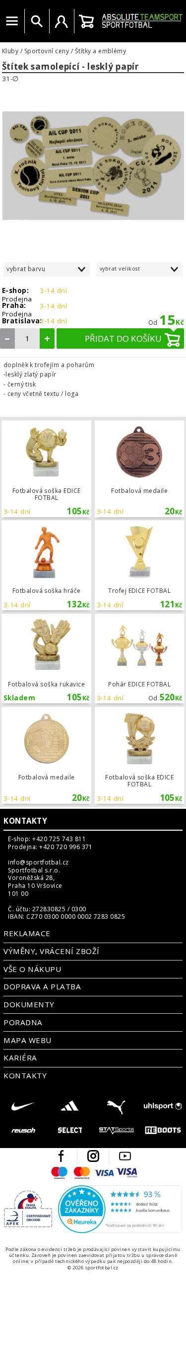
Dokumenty (28, 1004)
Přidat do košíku (123, 338)
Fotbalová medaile (140, 468)
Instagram (93, 1156)
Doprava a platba (42, 986)
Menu (11, 21)
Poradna (22, 1022)
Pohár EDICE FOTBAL (140, 659)
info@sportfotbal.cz (38, 862)
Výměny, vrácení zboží (51, 951)
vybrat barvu (25, 269)
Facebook (61, 1156)
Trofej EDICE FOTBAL (140, 565)
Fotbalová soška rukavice (46, 659)
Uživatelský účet (61, 21)
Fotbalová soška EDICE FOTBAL (46, 468)
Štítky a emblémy (100, 51)
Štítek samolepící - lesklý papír (70, 67)
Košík (86, 21)
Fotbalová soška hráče (46, 565)
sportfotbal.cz (142, 20)
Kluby (10, 51)
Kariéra (20, 1057)
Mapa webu (27, 1040)
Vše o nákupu (32, 969)
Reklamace (26, 933)
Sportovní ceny (46, 51)
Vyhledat (36, 21)
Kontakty (25, 821)
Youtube (125, 1156)
